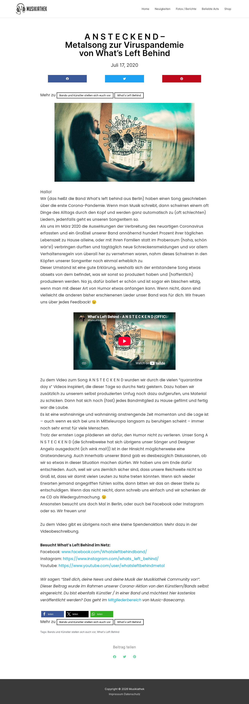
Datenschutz (132, 694)
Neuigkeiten (162, 9)
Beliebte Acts (210, 9)
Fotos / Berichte (186, 9)
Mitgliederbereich (125, 600)
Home (145, 9)
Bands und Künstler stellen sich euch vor (85, 95)
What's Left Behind (129, 95)
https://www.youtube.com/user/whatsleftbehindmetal (112, 565)
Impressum (116, 694)
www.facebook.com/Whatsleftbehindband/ (104, 551)
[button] (67, 78)
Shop (227, 9)
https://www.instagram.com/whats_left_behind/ (111, 558)
